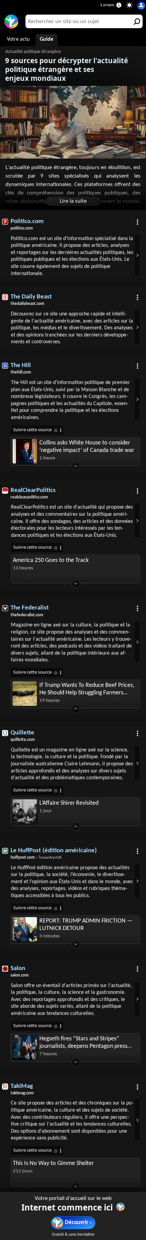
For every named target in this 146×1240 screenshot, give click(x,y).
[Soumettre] (136, 21)
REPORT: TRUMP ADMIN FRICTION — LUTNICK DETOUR (85, 925)
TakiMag (22, 1086)
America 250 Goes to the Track (51, 560)
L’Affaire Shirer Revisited (68, 803)
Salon (18, 968)
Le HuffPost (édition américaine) (54, 850)
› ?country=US (36, 857)
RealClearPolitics (33, 490)
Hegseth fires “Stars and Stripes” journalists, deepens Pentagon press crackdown (83, 1043)
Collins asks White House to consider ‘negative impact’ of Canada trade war (86, 447)
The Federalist (30, 608)
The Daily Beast (31, 297)
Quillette (22, 733)
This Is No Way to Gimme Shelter (53, 1163)
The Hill (21, 365)
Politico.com (27, 221)
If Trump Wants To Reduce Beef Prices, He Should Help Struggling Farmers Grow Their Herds (86, 689)
